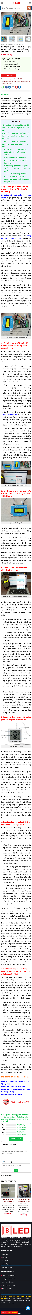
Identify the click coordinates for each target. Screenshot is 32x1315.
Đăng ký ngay (9, 75)
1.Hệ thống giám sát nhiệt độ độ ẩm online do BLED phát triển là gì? (15, 128)
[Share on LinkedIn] (19, 87)
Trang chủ (5, 1254)
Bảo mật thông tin (7, 1288)
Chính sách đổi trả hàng (8, 1285)
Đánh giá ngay (16, 1139)
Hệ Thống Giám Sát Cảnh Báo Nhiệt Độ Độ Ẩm (8, 1200)
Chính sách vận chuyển (8, 1275)
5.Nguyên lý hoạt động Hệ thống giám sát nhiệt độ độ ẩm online (15, 160)
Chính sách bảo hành (8, 1282)
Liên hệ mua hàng (7, 1267)
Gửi (16, 1170)
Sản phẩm (5, 1260)
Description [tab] (6, 94)
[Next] (28, 23)
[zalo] (28, 1308)
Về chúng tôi (5, 1257)
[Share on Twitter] (9, 87)
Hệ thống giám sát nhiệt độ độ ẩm (14, 44)
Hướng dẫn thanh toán (8, 1279)
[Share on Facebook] (6, 87)
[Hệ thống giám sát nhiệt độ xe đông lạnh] (24, 1191)
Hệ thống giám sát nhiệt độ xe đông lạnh (24, 1200)
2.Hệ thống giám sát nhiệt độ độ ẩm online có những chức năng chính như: (15, 136)
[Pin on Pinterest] (16, 87)
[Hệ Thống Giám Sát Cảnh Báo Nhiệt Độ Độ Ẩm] (8, 1191)
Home (2, 44)
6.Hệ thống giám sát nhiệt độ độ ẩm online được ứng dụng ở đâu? (17, 168)
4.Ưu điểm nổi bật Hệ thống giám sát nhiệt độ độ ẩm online (15, 152)
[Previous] (4, 23)
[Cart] (30, 3)
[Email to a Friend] (13, 87)
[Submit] (29, 8)
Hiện (19, 121)
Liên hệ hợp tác (6, 1264)
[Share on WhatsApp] (2, 87)
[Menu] (2, 3)
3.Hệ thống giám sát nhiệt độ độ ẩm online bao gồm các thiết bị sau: (15, 144)
